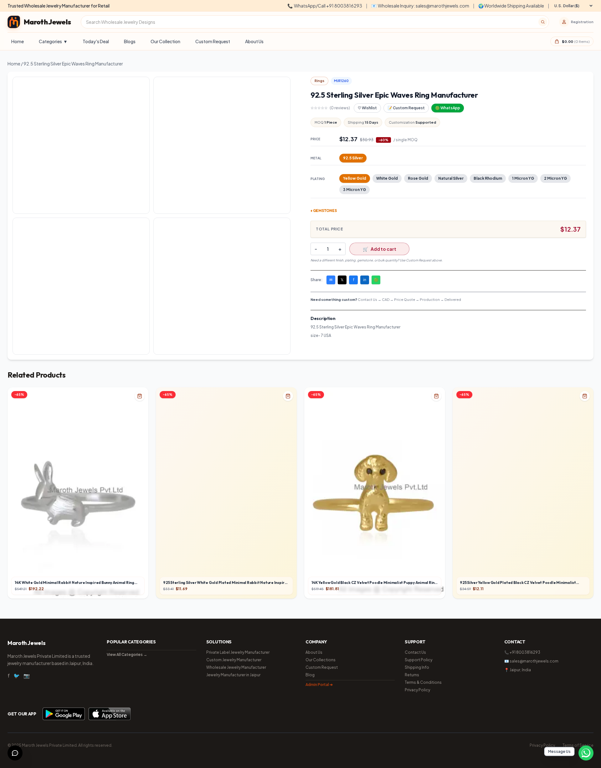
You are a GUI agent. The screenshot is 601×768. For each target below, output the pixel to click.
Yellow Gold (354, 178)
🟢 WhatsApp (447, 108)
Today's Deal (96, 41)
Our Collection (165, 41)
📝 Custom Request (406, 108)
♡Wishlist (367, 108)
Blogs (130, 41)
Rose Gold (418, 178)
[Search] (542, 22)
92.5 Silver (353, 158)
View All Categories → (127, 654)
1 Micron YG (523, 178)
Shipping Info (417, 667)
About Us (254, 41)
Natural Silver (451, 178)
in (364, 279)
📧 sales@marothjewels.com (531, 661)
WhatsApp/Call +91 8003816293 (324, 5)
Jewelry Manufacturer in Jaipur (233, 675)
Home (17, 41)
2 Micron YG (555, 178)
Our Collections (321, 659)
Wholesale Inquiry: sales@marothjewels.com (420, 5)
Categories (53, 41)
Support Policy (418, 659)
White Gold (387, 178)
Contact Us (415, 652)
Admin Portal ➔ (319, 684)
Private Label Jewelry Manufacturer (238, 652)
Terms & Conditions (423, 682)
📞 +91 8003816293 (522, 652)
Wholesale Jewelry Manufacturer (236, 667)
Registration (582, 22)
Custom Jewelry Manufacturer (233, 659)
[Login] (564, 22)
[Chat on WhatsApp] (585, 752)
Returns (412, 675)
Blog (310, 675)
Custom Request (212, 41)
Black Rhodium (488, 178)
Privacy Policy (417, 690)
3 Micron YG (354, 189)
